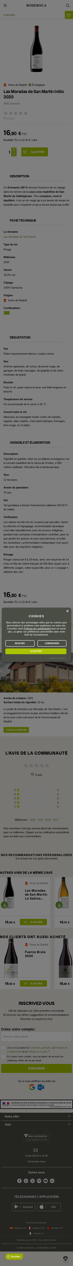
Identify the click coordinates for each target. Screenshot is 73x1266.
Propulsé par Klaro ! (57, 658)
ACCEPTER (36, 651)
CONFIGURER (52, 643)
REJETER (20, 643)
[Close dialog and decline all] (67, 611)
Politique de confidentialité (37, 628)
